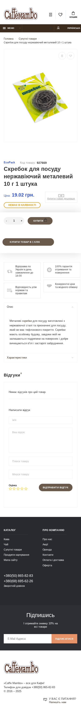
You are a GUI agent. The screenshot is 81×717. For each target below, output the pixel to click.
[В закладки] (70, 56)
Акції (45, 544)
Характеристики (17, 357)
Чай (6, 544)
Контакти (48, 554)
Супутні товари (13, 549)
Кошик (73, 17)
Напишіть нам (57, 702)
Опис (10, 306)
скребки (27, 321)
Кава (6, 539)
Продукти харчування (16, 554)
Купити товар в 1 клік (25, 242)
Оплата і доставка (53, 560)
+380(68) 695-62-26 (18, 581)
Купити (38, 221)
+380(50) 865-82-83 (18, 575)
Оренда (47, 549)
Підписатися (64, 639)
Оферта (47, 565)
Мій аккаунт (58, 28)
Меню (10, 28)
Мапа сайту (10, 560)
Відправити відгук (55, 487)
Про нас (47, 539)
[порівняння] (62, 56)
